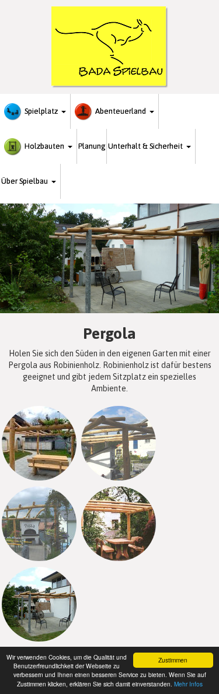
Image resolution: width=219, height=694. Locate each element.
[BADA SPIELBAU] (109, 46)
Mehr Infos (188, 683)
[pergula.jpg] (39, 443)
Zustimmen (172, 660)
